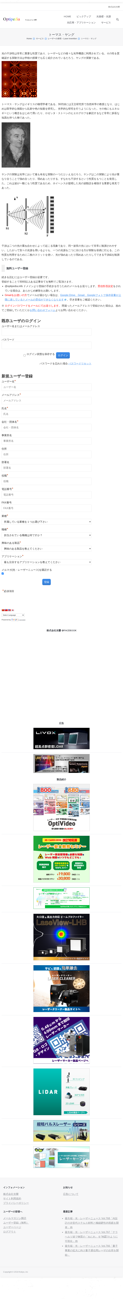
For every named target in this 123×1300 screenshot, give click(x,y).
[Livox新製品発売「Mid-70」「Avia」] (61, 748)
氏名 (5, 408)
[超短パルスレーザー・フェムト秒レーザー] (61, 1140)
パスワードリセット (79, 363)
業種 (5, 516)
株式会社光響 (114, 7)
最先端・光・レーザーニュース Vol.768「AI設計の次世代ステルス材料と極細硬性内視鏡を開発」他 (92, 1223)
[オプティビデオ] (61, 830)
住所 (4, 448)
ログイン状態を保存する (41, 354)
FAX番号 (7, 502)
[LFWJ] (61, 772)
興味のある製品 (11, 543)
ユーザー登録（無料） (16, 1222)
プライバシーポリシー (16, 1203)
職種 (5, 529)
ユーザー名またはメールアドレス (21, 326)
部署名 (5, 462)
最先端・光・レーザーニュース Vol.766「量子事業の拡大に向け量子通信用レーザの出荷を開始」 (92, 1250)
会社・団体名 (10, 421)
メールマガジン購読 (14, 1218)
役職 (5, 475)
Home (29, 38)
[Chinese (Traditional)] (6, 610)
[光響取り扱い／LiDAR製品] (61, 1114)
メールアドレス (11, 395)
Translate (21, 620)
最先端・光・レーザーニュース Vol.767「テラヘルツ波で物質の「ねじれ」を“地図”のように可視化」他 (91, 1236)
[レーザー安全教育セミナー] (61, 881)
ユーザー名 (9, 381)
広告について (70, 1194)
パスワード (8, 339)
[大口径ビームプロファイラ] (61, 959)
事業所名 (7, 435)
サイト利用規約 (12, 1198)
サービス (40, 38)
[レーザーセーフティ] (61, 1167)
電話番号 (7, 489)
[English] (9, 610)
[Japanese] (12, 610)
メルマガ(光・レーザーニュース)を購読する (27, 569)
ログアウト (9, 1231)
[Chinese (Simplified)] (3, 610)
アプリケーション (13, 556)
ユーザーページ (12, 1227)
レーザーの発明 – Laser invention (62, 38)
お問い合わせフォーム (42, 310)
